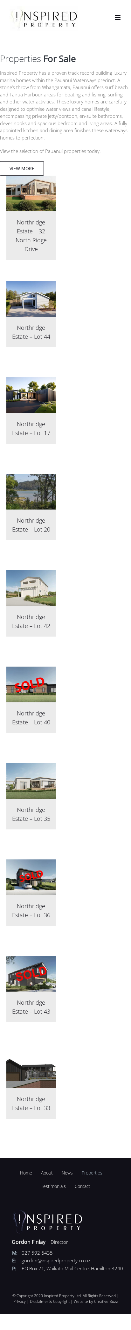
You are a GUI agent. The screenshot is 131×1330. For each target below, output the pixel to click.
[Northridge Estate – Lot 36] (31, 863)
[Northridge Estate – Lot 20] (31, 477)
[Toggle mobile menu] (118, 17)
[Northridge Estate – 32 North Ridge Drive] (31, 179)
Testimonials (53, 1186)
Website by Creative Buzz (96, 1301)
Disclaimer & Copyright (50, 1301)
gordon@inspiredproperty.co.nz (56, 1260)
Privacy (19, 1301)
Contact (82, 1186)
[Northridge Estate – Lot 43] (31, 959)
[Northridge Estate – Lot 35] (31, 766)
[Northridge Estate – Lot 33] (31, 1056)
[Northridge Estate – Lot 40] (31, 670)
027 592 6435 (37, 1253)
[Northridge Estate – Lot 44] (31, 284)
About (47, 1173)
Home (26, 1173)
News (67, 1173)
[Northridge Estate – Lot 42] (31, 574)
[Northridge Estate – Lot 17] (31, 381)
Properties (92, 1173)
